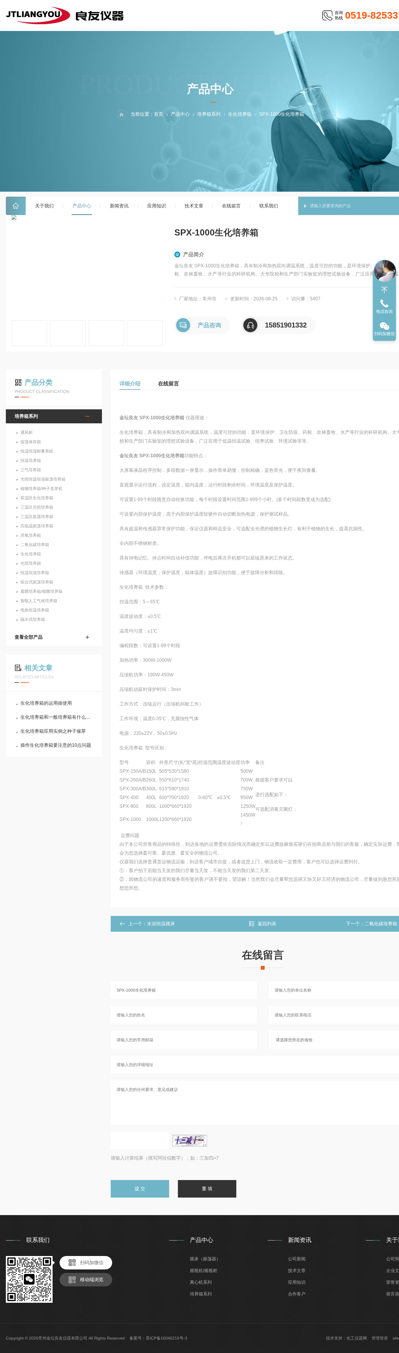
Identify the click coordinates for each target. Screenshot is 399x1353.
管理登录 (380, 1338)
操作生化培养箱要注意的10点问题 (55, 745)
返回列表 (267, 923)
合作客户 (297, 1293)
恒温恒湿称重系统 (36, 451)
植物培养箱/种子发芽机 (41, 488)
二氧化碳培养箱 (34, 544)
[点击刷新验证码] (189, 1140)
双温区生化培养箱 (36, 498)
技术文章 (194, 205)
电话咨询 (384, 311)
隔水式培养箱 (32, 619)
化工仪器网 (356, 1338)
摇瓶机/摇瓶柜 (203, 1270)
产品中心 (81, 205)
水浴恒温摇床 (161, 923)
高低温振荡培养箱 (36, 526)
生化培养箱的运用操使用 (46, 703)
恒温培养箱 (30, 460)
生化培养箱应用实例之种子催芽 (53, 731)
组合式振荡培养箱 (36, 582)
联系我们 (268, 205)
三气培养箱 (30, 469)
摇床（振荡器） (205, 1258)
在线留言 (231, 205)
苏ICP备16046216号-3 (166, 1338)
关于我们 (44, 205)
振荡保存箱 (30, 441)
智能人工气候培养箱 (38, 600)
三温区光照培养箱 (36, 507)
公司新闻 (297, 1258)
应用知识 (156, 205)
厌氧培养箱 (30, 535)
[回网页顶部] (384, 290)
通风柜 (26, 432)
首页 (16, 206)
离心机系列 (201, 1282)
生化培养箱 (239, 114)
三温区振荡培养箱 (36, 516)
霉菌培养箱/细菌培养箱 (41, 591)
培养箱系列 (209, 114)
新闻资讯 (119, 205)
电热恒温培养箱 (34, 610)
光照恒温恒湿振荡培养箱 (42, 479)
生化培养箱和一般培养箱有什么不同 (56, 717)
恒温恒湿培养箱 (34, 572)
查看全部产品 (29, 637)
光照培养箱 (30, 563)
